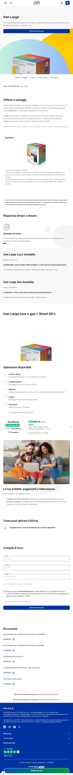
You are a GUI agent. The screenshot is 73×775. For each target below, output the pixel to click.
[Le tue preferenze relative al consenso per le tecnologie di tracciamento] (3, 773)
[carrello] (62, 3)
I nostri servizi (8, 738)
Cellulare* (7, 574)
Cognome (7, 565)
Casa (5, 86)
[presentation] (25, 427)
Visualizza (7, 639)
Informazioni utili (9, 743)
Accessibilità (50, 762)
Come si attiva (43, 78)
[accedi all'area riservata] (67, 3)
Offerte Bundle (14, 86)
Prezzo (32, 78)
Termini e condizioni (25, 762)
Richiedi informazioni (36, 608)
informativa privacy (27, 591)
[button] (5, 3)
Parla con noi (36, 770)
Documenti (54, 78)
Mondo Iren (7, 734)
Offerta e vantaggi (21, 78)
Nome (6, 556)
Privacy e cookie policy (38, 762)
